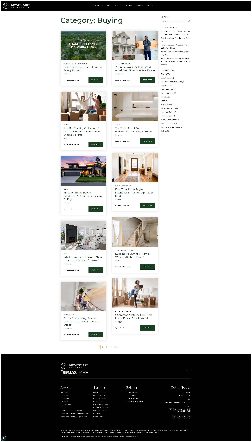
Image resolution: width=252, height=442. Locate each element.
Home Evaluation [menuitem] (132, 395)
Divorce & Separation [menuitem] (134, 401)
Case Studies (73, 63)
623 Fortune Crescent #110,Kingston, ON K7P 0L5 (180, 410)
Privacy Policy (84, 436)
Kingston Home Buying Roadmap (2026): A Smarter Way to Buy (82, 196)
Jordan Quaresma (72, 80)
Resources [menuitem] (139, 6)
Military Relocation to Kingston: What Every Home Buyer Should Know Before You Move (176, 62)
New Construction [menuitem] (100, 411)
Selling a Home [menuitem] (132, 392)
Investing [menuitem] (96, 414)
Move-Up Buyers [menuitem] (99, 398)
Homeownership (125, 63)
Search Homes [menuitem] (99, 417)
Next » (117, 347)
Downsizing (165, 85)
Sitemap (91, 436)
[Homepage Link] (16, 6)
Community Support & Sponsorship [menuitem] (74, 414)
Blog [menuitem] (62, 408)
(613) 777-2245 (185, 396)
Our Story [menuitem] (64, 392)
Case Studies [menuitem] (66, 404)
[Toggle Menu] (246, 5)
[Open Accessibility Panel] (3, 438)
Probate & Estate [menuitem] (133, 398)
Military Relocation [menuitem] (100, 404)
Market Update (166, 104)
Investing (164, 97)
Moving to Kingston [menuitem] (101, 408)
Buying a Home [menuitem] (99, 392)
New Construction (126, 250)
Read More (95, 80)
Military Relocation (168, 108)
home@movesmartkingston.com (178, 402)
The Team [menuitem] (64, 395)
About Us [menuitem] (99, 6)
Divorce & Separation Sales (171, 82)
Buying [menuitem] (108, 6)
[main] (126, 182)
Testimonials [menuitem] (65, 398)
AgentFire (135, 436)
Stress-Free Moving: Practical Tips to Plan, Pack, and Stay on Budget (82, 321)
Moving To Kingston (168, 120)
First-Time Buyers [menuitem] (100, 395)
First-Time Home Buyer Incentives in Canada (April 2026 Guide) (134, 192)
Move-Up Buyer (83, 63)
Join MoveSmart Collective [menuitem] (71, 411)
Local (163, 101)
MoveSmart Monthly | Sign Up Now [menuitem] (74, 417)
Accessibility (99, 436)
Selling (71, 315)
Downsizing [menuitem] (97, 401)
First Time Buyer (125, 186)
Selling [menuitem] (118, 6)
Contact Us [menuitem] (152, 6)
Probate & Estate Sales (170, 127)
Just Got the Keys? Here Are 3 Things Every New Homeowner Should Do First (82, 131)
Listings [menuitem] (128, 6)
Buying (65, 63)
